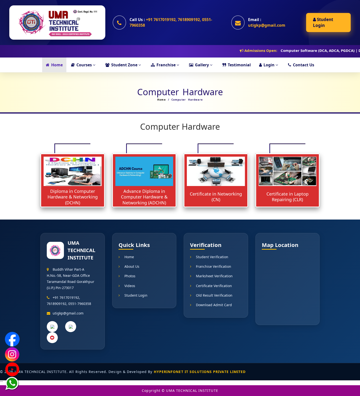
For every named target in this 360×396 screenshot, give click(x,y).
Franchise (166, 65)
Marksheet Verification (214, 276)
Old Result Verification (214, 295)
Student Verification (212, 257)
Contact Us (303, 65)
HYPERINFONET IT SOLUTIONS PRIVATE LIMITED (200, 371)
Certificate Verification (214, 285)
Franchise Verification (213, 266)
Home (57, 65)
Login (270, 65)
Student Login (323, 22)
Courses (84, 65)
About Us (131, 266)
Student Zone (124, 65)
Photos (129, 276)
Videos (129, 285)
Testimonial (239, 65)
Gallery (202, 65)
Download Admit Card (214, 305)
